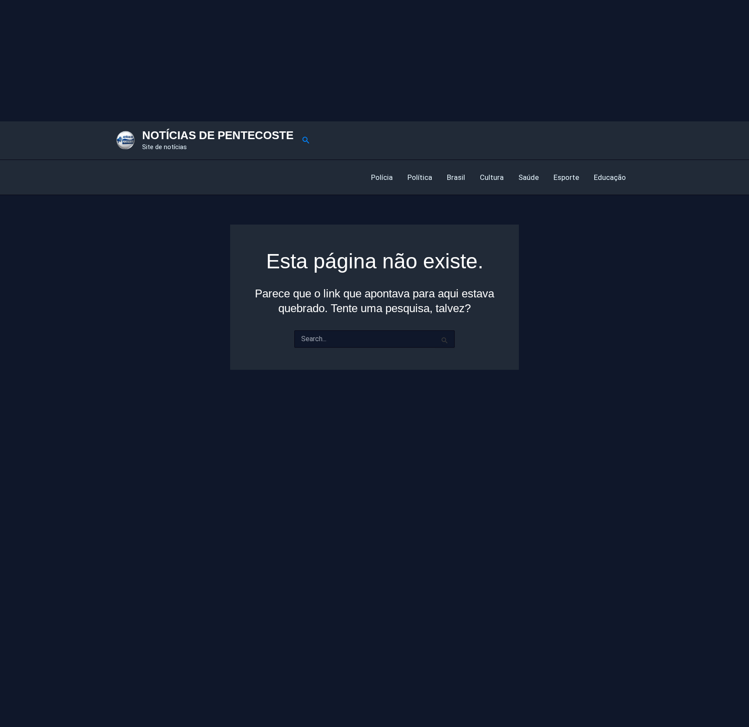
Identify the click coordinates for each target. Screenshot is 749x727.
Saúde (528, 177)
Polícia (382, 177)
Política (419, 177)
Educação (610, 177)
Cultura (492, 177)
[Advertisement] (260, 60)
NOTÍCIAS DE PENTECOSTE (217, 135)
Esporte (566, 177)
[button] (306, 140)
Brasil (456, 177)
